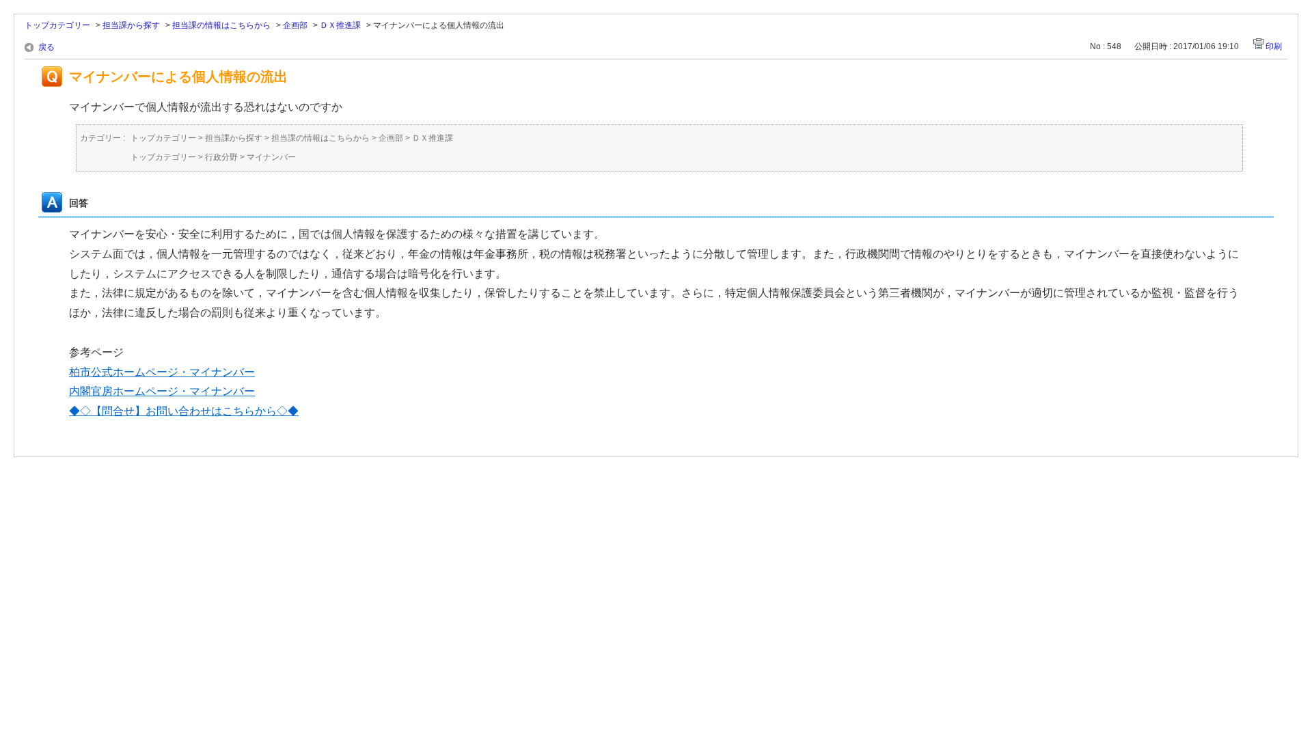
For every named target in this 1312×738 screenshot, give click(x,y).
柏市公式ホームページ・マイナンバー (162, 372)
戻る (46, 47)
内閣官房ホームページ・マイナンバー (162, 391)
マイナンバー (271, 157)
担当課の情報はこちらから (221, 25)
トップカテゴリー (57, 25)
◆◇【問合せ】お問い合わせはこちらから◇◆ (184, 411)
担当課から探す (131, 25)
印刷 (1274, 46)
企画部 (295, 25)
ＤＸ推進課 (340, 25)
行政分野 (221, 157)
